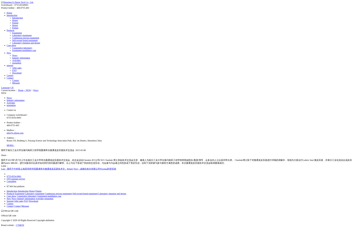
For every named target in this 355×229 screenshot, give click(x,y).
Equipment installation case (24, 50)
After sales (16, 68)
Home (9, 13)
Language (5, 87)
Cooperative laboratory (22, 48)
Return (70, 169)
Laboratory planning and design (26, 43)
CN (12, 87)
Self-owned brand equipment (25, 40)
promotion (16, 63)
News (14, 55)
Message (16, 83)
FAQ (14, 70)
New (9, 53)
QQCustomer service (16, 179)
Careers (10, 75)
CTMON (20, 225)
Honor (15, 20)
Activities (16, 60)
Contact (10, 78)
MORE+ (10, 145)
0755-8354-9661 (14, 176)
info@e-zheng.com (15, 133)
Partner (15, 23)
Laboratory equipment (22, 35)
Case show (11, 45)
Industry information (21, 58)
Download (16, 73)
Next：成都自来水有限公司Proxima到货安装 (94, 169)
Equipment (17, 33)
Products (10, 30)
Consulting (11, 181)
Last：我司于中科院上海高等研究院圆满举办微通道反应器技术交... (33, 169)
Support (10, 201)
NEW (28, 90)
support (10, 65)
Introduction (12, 15)
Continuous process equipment (25, 38)
